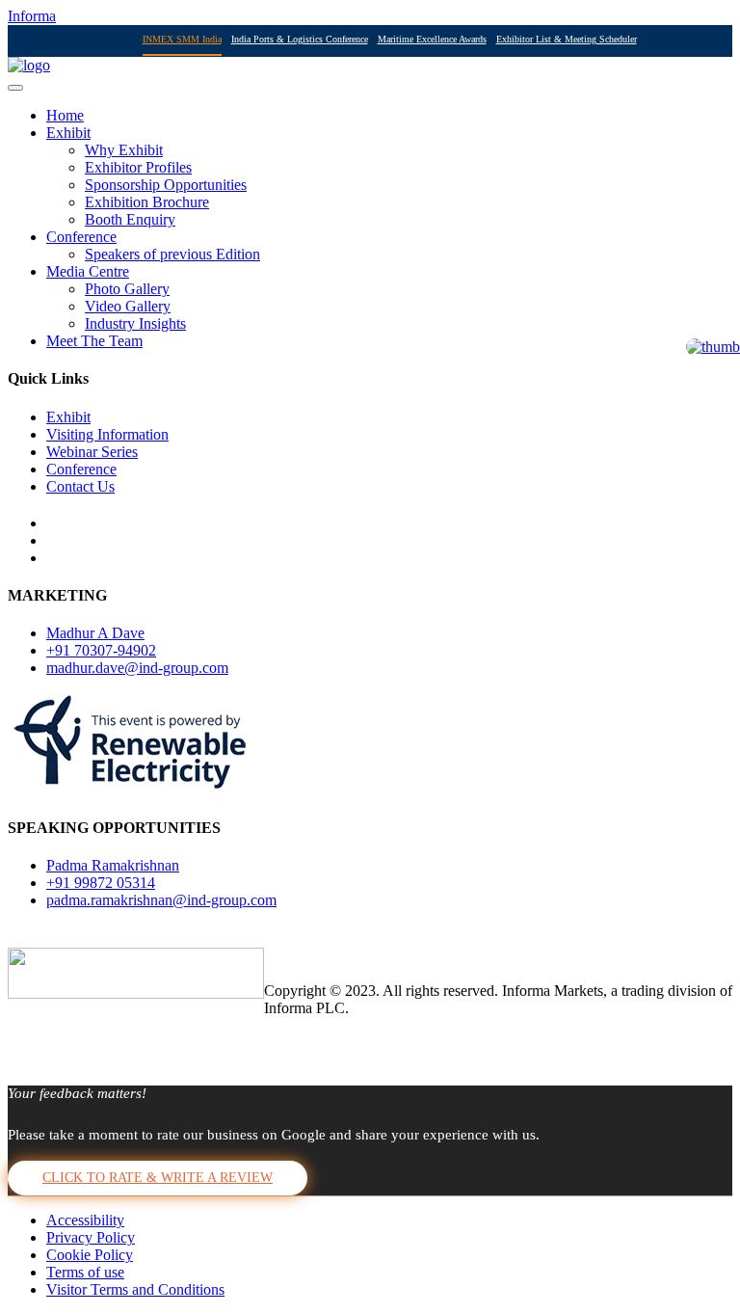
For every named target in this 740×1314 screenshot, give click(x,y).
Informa (32, 16)
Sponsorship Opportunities (166, 184)
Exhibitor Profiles (138, 167)
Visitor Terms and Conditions (135, 1289)
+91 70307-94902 (101, 650)
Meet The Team (94, 341)
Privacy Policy (90, 1237)
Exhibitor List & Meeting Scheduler (566, 39)
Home (65, 115)
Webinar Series (92, 451)
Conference (81, 236)
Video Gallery (128, 306)
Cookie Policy (89, 1255)
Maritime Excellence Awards (432, 39)
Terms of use (85, 1272)
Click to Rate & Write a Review (157, 1177)
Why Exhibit (124, 150)
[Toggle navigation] (15, 88)
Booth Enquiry (130, 219)
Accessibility (85, 1220)
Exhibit (68, 132)
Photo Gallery (127, 289)
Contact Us (80, 486)
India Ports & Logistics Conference (299, 39)
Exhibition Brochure (147, 202)
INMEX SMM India (182, 39)
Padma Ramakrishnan (112, 865)
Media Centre (87, 271)
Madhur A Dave (95, 633)
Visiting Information (107, 434)
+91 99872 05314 (100, 882)
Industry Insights (135, 323)
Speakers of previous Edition (172, 254)
